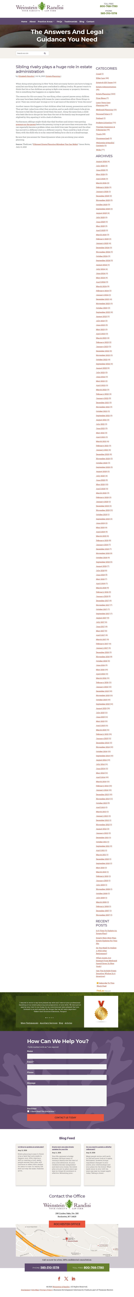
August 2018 (101, 566)
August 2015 (101, 708)
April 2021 (100, 437)
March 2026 (101, 183)
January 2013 (102, 816)
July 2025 (100, 217)
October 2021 (101, 411)
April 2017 (100, 635)
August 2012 (101, 829)
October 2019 (101, 514)
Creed (98, 74)
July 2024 (100, 269)
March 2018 (101, 588)
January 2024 (102, 295)
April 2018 (100, 583)
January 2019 (102, 545)
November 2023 (103, 303)
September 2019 (103, 519)
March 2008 (101, 902)
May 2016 (100, 669)
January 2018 (102, 596)
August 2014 (101, 760)
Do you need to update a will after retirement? (106, 951)
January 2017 (102, 648)
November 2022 (103, 355)
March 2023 (101, 338)
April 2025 (100, 230)
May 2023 (100, 329)
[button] (20, 1012)
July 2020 (100, 476)
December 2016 (102, 652)
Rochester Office (67, 1224)
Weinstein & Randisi (61, 1287)
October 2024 (102, 256)
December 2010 (102, 859)
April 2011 (100, 850)
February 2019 (102, 540)
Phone (30, 1072)
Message (31, 1083)
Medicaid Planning (104, 109)
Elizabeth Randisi (26, 76)
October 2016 (101, 661)
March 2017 (101, 639)
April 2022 (100, 385)
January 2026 (102, 191)
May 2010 (100, 867)
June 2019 (100, 523)
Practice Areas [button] (45, 22)
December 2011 (102, 837)
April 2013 (100, 807)
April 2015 (100, 725)
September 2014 (103, 756)
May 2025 (100, 226)
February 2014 (102, 786)
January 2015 (102, 738)
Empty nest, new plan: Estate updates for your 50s (106, 941)
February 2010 (102, 876)
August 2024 (101, 265)
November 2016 (103, 656)
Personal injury (103, 114)
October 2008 (101, 893)
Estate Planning (53, 76)
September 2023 (103, 312)
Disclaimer (32, 1108)
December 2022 (102, 351)
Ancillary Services (48, 1023)
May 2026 (100, 174)
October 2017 (101, 609)
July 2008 (100, 898)
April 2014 (100, 777)
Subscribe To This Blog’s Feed (105, 984)
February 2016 (102, 682)
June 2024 (100, 273)
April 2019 (100, 532)
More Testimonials (29, 1023)
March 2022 (101, 389)
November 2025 (103, 200)
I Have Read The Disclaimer (42, 1111)
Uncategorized (102, 138)
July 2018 (100, 570)
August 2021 (101, 420)
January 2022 (102, 398)
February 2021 (102, 445)
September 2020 (103, 467)
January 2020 (102, 501)
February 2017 (102, 643)
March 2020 (101, 493)
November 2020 (103, 458)
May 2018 (100, 579)
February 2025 (102, 239)
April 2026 (100, 179)
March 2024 (101, 286)
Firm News (101, 98)
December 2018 (102, 549)
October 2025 (101, 204)
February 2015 (102, 734)
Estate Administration (106, 87)
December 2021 (102, 402)
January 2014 (102, 790)
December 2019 (102, 506)
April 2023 (100, 334)
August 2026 (101, 161)
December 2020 (102, 454)
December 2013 (102, 794)
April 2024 (100, 282)
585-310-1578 (109, 13)
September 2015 (103, 704)
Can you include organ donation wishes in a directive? (106, 973)
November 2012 (103, 824)
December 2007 (102, 910)
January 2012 (102, 833)
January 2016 (102, 687)
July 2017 (100, 622)
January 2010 (102, 880)
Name (30, 1051)
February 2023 (102, 342)
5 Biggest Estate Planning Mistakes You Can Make (55, 144)
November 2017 (103, 605)
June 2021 (100, 428)
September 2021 (103, 415)
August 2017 (101, 618)
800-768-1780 (109, 6)
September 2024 (103, 260)
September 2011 (102, 846)
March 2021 (101, 441)
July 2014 (100, 764)
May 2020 (100, 484)
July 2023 (100, 321)
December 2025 (102, 196)
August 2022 (101, 368)
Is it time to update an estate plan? (31, 1147)
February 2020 (102, 497)
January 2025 (102, 243)
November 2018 (103, 553)
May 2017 (100, 631)
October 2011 (101, 842)
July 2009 (100, 885)
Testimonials (70, 22)
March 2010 (101, 872)
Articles (68, 1023)
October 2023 (101, 308)
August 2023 (101, 316)
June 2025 (100, 222)
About (33, 22)
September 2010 (103, 863)
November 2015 (103, 695)
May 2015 (100, 721)
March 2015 (101, 730)
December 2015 (102, 691)
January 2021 (102, 450)
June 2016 (100, 665)
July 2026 (100, 166)
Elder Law (100, 78)
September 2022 (103, 364)
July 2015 (100, 712)
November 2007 (103, 915)
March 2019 (101, 536)
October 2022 (101, 359)
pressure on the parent (26, 124)
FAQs (59, 22)
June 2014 (100, 768)
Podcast (99, 118)
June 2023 (100, 325)
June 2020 (100, 480)
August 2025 (101, 213)
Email (30, 1062)
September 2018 (103, 562)
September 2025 (103, 209)
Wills (98, 150)
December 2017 (102, 600)
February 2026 (102, 187)
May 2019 (100, 527)
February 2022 (102, 394)
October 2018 (101, 557)
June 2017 (100, 626)
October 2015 (101, 700)
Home (24, 22)
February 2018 (102, 592)
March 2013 (101, 811)
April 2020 (100, 489)
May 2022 (100, 381)
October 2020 (101, 463)
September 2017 (103, 613)
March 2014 (101, 781)
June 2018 (100, 575)
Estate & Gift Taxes (104, 82)
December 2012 (102, 820)
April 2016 (100, 674)
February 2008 (102, 906)
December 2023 (102, 299)
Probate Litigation (104, 122)
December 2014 (102, 743)
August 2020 (101, 471)
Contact (90, 22)
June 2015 (100, 717)
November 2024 (103, 252)
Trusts (99, 134)
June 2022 (100, 377)
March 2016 (101, 678)
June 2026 (100, 170)
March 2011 (101, 854)
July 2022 (100, 372)
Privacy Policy (46, 1290)
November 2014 (103, 747)
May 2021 (100, 433)
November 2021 (103, 407)
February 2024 (102, 290)
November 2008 (103, 889)
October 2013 (101, 803)
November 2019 (103, 510)
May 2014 (100, 773)
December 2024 (102, 247)
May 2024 (100, 278)
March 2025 (101, 234)
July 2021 (100, 424)
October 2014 (101, 751)
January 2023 (102, 346)
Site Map (35, 1290)
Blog (82, 22)
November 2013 (103, 799)
